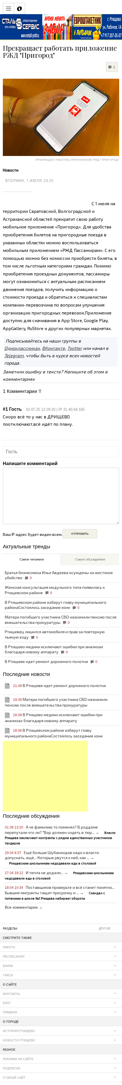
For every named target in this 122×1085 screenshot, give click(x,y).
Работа (9, 947)
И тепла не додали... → (59, 875)
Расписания (13, 956)
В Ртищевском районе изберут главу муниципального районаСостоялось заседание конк (55, 605)
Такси (8, 975)
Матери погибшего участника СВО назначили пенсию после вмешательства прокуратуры (61, 620)
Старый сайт (14, 1077)
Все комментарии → (24, 907)
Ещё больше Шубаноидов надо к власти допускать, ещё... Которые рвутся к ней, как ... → (52, 857)
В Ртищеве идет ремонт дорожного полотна (51, 661)
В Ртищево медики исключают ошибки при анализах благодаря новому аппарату (54, 649)
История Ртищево (19, 1031)
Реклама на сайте (18, 1059)
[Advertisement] (45, 776)
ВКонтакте (53, 348)
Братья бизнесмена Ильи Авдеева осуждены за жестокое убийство (59, 575)
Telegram (14, 355)
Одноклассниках (22, 348)
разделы (57, 928)
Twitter (74, 348)
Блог (7, 1003)
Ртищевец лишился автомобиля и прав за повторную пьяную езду (55, 634)
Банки (8, 966)
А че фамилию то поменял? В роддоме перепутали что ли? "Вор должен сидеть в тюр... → (60, 835)
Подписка (11, 1068)
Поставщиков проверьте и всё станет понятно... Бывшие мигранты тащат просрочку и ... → (60, 892)
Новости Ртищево (19, 1040)
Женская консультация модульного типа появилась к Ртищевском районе (55, 590)
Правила (10, 1012)
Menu (8, 8)
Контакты (11, 994)
